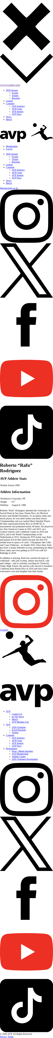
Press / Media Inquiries (22, 751)
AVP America (18, 106)
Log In (9, 149)
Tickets (15, 95)
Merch (9, 119)
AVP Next (16, 114)
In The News (18, 716)
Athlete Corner (19, 756)
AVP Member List (20, 722)
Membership (12, 146)
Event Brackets (19, 730)
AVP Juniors (17, 111)
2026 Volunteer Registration (25, 759)
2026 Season (12, 90)
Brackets (16, 98)
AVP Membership (20, 754)
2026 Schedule (19, 727)
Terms (10, 1036)
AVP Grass (17, 109)
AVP (8, 711)
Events (15, 93)
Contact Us (17, 714)
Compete (10, 103)
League (9, 101)
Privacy (3, 1036)
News (8, 117)
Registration (11, 748)
